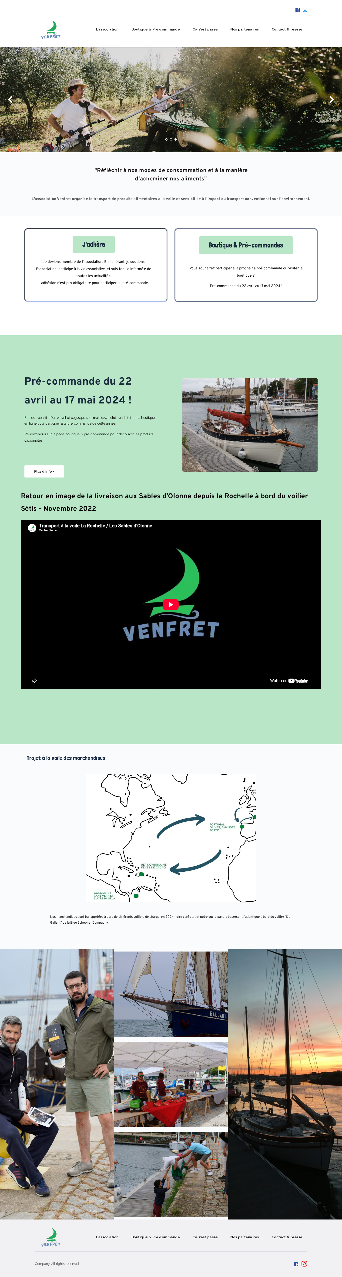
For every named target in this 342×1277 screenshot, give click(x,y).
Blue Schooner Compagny (89, 923)
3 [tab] (175, 139)
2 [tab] (171, 139)
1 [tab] (166, 139)
